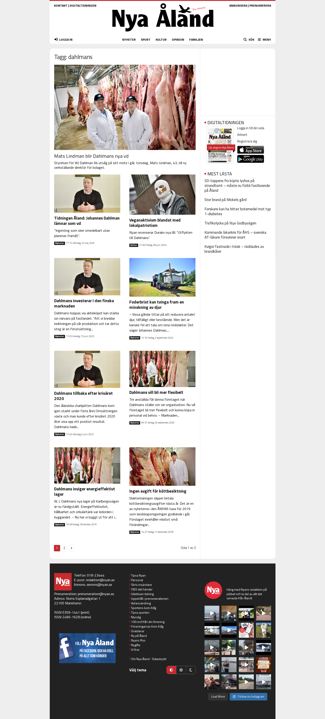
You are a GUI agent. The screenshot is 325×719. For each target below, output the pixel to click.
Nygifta (135, 645)
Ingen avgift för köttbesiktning (157, 491)
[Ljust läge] (181, 670)
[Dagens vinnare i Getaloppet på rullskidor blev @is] (246, 681)
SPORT (146, 39)
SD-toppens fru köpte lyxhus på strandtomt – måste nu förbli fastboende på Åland (237, 185)
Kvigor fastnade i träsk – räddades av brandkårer (234, 249)
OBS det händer (142, 589)
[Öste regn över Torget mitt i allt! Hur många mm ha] (246, 664)
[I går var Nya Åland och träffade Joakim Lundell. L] (212, 681)
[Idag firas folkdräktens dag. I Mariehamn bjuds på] (212, 647)
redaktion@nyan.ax (100, 579)
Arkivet (242, 134)
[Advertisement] (238, 80)
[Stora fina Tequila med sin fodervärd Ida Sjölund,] (263, 630)
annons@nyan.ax (99, 584)
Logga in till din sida (250, 128)
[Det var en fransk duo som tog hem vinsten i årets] (212, 630)
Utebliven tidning (142, 594)
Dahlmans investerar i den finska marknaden (84, 303)
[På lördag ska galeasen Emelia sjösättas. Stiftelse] (229, 681)
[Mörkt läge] (191, 670)
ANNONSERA (238, 5)
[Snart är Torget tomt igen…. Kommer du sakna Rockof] (229, 647)
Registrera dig (247, 141)
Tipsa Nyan (138, 575)
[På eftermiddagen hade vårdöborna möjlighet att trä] (246, 613)
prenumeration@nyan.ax (96, 593)
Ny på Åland (139, 635)
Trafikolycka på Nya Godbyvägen (230, 223)
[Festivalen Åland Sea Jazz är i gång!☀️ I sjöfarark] (229, 613)
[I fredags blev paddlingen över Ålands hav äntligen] (212, 613)
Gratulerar (137, 631)
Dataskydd (159, 658)
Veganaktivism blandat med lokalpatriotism (155, 222)
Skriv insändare (141, 584)
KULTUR (161, 39)
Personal (137, 580)
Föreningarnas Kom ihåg (147, 626)
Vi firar (135, 649)
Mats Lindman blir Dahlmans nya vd (91, 156)
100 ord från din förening (147, 621)
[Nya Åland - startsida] (163, 32)
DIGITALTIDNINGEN (83, 5)
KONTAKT (60, 5)
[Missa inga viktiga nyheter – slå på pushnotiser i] (246, 630)
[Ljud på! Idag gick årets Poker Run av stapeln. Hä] (263, 681)
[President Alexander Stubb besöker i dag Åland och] (263, 613)
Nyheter (59, 243)
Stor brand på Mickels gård (226, 200)
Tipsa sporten (140, 612)
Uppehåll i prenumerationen (149, 598)
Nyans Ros (138, 640)
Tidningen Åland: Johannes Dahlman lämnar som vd (87, 220)
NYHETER (129, 39)
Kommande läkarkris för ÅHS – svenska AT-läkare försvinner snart (235, 235)
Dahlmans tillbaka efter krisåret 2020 (83, 396)
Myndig (136, 617)
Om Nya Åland (140, 658)
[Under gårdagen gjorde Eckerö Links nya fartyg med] (229, 630)
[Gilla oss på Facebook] (87, 648)
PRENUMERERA (260, 5)
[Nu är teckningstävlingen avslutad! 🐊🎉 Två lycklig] (263, 664)
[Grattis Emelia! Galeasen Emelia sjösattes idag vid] (229, 664)
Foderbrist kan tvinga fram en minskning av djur (156, 304)
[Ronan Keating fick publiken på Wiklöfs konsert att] (246, 647)
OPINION (178, 39)
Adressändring (141, 603)
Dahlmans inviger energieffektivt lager (84, 491)
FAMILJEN (196, 39)
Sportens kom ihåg (143, 607)
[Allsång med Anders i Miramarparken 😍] (263, 647)
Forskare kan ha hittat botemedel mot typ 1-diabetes (238, 211)
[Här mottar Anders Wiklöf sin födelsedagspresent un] (212, 664)
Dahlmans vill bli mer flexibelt (156, 392)
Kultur (133, 245)
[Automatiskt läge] (171, 670)
